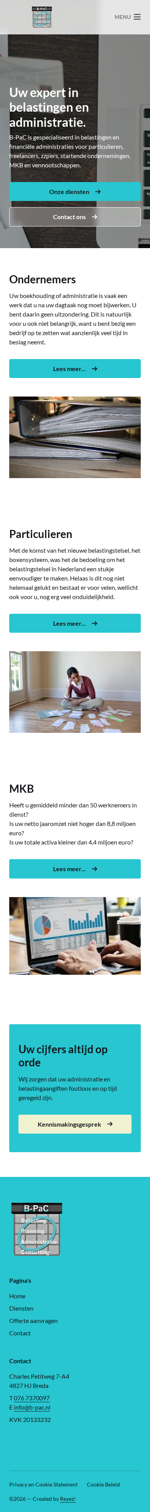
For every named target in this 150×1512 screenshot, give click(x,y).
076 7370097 (32, 1397)
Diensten (21, 1308)
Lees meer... (69, 368)
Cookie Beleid (103, 1484)
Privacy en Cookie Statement (43, 1484)
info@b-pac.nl (32, 1407)
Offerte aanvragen (33, 1320)
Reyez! (68, 1498)
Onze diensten (69, 191)
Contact (20, 1333)
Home (17, 1295)
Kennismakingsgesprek (69, 1124)
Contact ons (69, 216)
